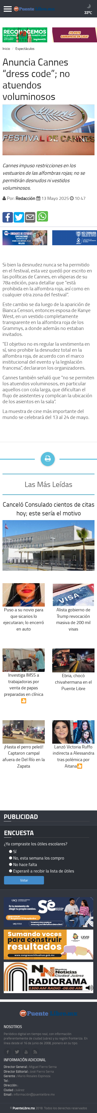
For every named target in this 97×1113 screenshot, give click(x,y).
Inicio (6, 48)
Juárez (14, 1090)
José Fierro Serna (29, 1071)
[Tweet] (19, 216)
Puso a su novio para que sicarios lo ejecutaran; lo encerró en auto (23, 619)
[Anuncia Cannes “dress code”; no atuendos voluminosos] (7, 216)
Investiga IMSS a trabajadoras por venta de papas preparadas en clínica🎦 (23, 688)
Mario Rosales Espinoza (27, 1076)
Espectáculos (25, 48)
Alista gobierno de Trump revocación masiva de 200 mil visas (73, 619)
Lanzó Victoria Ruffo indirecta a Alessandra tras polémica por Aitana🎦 (73, 756)
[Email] (30, 216)
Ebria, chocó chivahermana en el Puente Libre (73, 681)
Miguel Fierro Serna (30, 1066)
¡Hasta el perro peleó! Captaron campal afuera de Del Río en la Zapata (23, 756)
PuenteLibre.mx (24, 1108)
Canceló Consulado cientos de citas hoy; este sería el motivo (49, 509)
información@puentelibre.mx (29, 1094)
